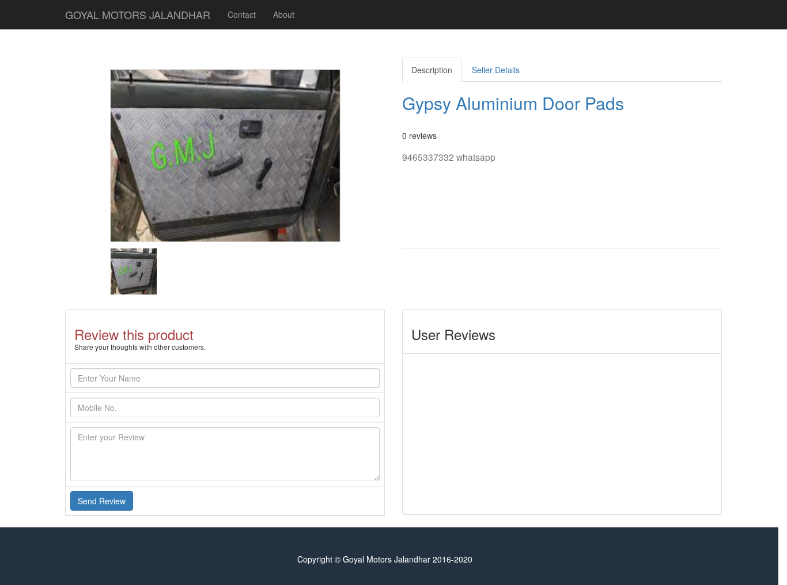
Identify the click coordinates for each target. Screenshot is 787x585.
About (283, 14)
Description (431, 70)
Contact (242, 14)
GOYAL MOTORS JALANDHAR (137, 14)
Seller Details (496, 70)
